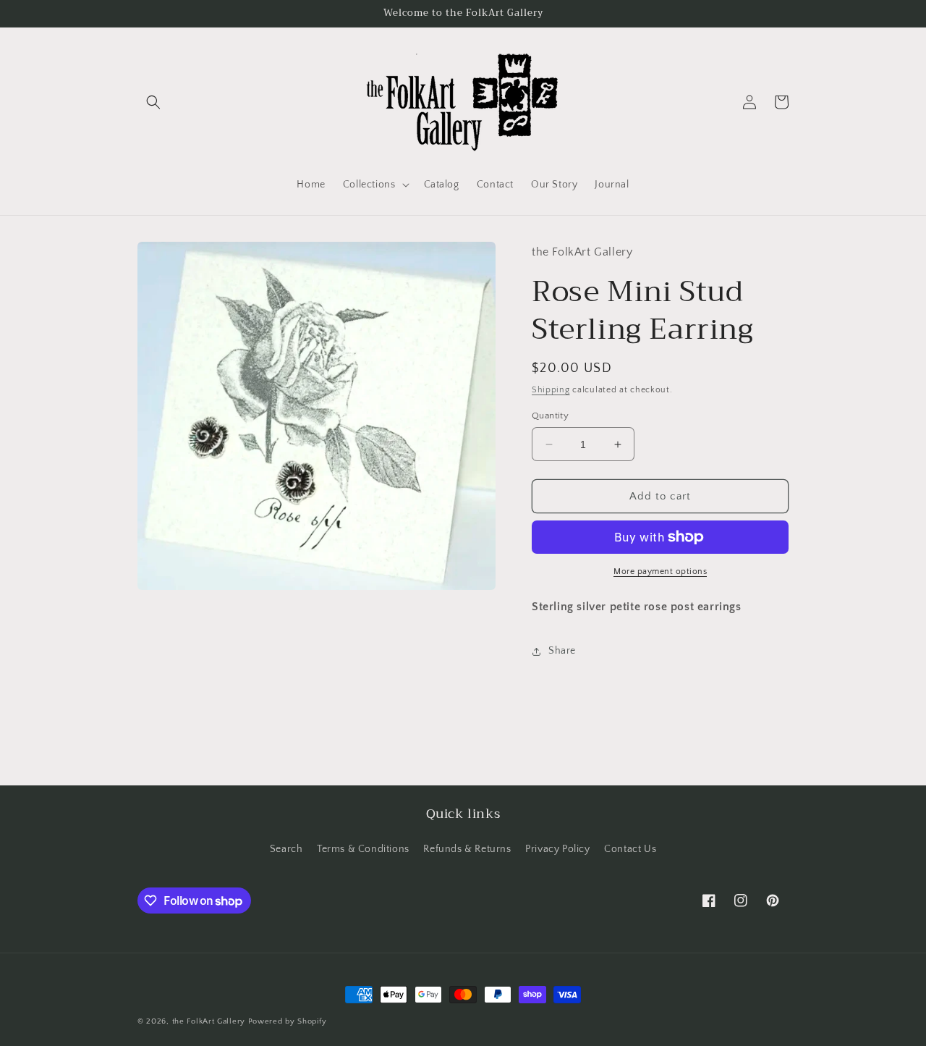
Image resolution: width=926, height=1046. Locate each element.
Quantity (550, 415)
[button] (153, 102)
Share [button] (562, 651)
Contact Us (630, 849)
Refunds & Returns (467, 849)
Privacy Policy (557, 849)
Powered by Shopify (287, 1021)
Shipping (551, 390)
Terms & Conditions (363, 849)
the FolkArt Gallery (208, 1021)
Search (286, 849)
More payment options (660, 571)
